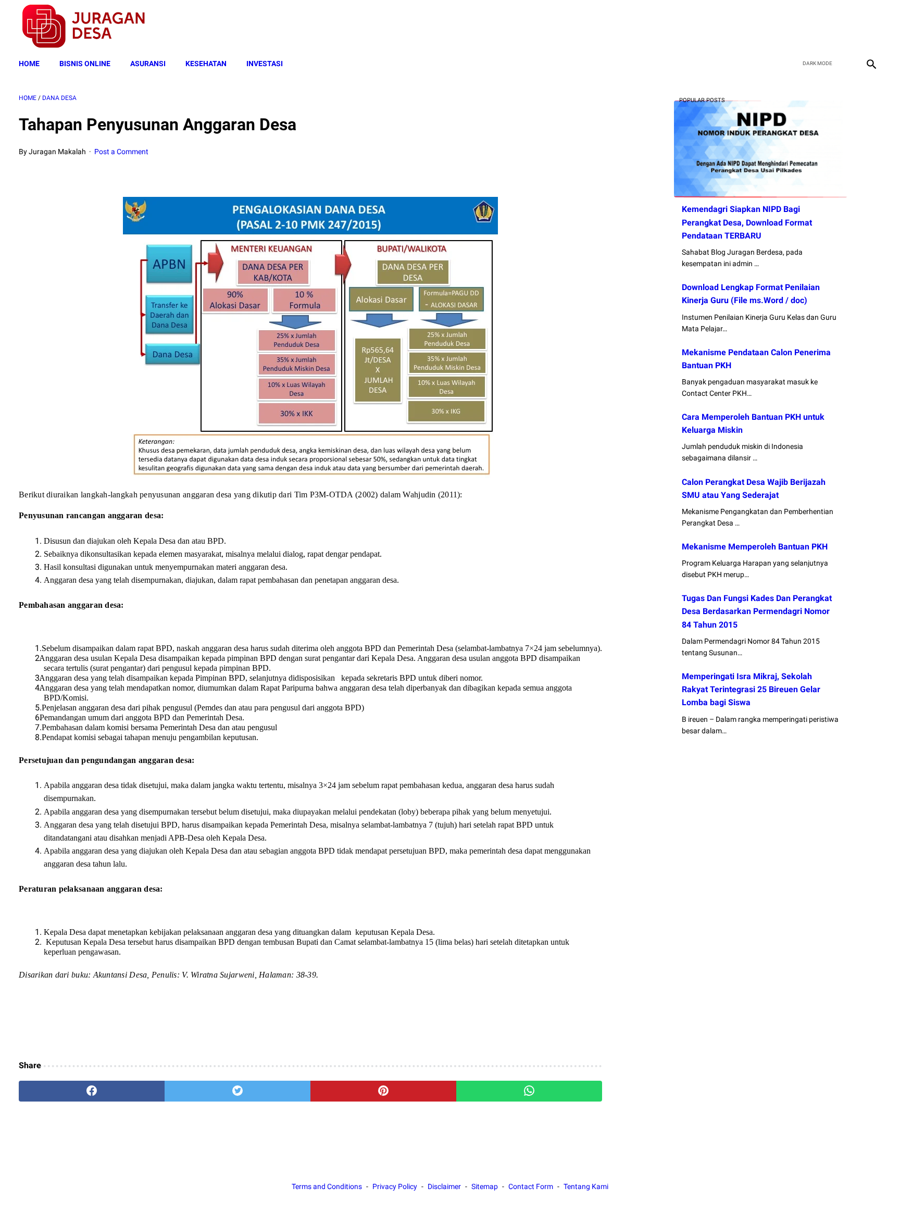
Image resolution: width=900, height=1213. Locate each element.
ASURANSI (148, 63)
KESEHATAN (206, 63)
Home (29, 63)
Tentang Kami (586, 1186)
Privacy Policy (394, 1186)
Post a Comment (121, 151)
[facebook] (796, 26)
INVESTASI (264, 63)
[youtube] (845, 26)
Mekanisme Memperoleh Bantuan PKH (755, 547)
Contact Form (530, 1186)
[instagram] (870, 26)
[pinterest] (383, 1091)
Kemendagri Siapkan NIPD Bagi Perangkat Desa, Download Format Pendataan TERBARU (747, 222)
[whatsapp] (529, 1091)
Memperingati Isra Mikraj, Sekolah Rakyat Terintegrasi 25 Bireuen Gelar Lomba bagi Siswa (751, 689)
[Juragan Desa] (90, 26)
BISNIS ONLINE (84, 63)
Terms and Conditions (327, 1186)
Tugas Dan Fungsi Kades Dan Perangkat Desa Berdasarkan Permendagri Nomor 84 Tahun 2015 (757, 611)
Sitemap (484, 1186)
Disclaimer (444, 1186)
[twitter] (821, 26)
